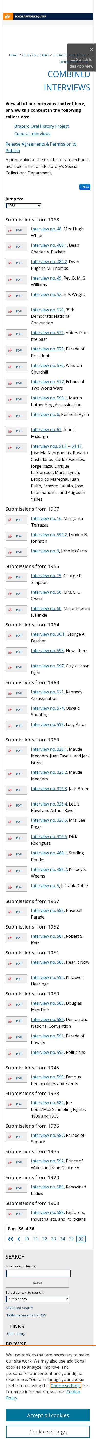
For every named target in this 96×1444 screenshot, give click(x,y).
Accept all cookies (48, 1415)
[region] (48, 1394)
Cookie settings (66, 1385)
